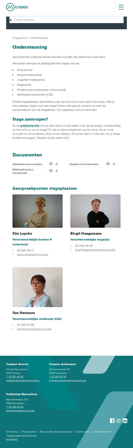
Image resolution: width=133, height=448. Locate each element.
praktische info (29, 125)
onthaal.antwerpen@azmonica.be (67, 380)
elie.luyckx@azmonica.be (32, 254)
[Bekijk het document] (51, 164)
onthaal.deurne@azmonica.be (22, 380)
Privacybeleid (29, 431)
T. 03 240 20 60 (14, 406)
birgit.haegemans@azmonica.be (95, 249)
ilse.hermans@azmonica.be (34, 329)
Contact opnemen (24, 19)
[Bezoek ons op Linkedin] (125, 421)
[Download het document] (57, 164)
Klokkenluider (101, 431)
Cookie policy (83, 431)
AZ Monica (12, 431)
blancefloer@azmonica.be (20, 410)
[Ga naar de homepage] (17, 7)
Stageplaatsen (20, 37)
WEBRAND (12, 439)
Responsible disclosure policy (56, 431)
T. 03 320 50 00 (14, 376)
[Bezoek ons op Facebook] (112, 421)
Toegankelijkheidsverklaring (21, 435)
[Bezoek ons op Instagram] (119, 421)
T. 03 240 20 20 (57, 376)
